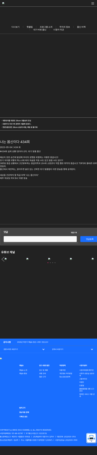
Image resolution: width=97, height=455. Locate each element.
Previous (3, 259)
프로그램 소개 (46, 27)
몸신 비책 (81, 27)
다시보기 (15, 27)
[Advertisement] (82, 205)
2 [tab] (50, 262)
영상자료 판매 (24, 412)
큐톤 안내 (42, 373)
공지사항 (7, 342)
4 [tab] (55, 262)
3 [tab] (52, 262)
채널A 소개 (23, 370)
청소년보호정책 (64, 377)
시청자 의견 (58, 30)
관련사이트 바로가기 (11, 349)
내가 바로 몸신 (39, 30)
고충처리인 (83, 379)
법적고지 (22, 408)
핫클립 (30, 27)
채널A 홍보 (23, 373)
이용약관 (62, 370)
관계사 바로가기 (57, 349)
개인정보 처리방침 (65, 373)
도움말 (81, 385)
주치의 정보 (64, 27)
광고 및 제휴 (43, 370)
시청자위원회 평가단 (86, 370)
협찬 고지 (42, 377)
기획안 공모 (23, 417)
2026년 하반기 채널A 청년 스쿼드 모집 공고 (32, 342)
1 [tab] (48, 262)
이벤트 (81, 382)
